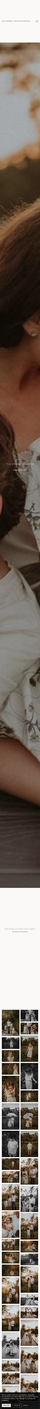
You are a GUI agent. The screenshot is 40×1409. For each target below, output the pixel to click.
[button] (36, 21)
